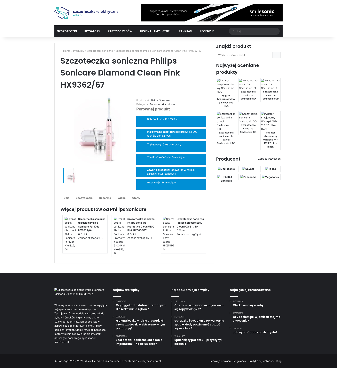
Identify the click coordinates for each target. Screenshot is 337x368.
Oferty (136, 197)
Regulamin (239, 361)
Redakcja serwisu (220, 361)
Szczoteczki (67, 31)
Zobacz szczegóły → (90, 237)
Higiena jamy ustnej (155, 31)
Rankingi (185, 31)
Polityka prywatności (261, 361)
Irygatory (92, 31)
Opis (66, 197)
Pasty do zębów (120, 31)
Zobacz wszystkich (269, 158)
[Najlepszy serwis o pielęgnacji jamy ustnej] (86, 13)
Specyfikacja (84, 197)
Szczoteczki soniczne (162, 104)
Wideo (122, 197)
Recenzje (207, 31)
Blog (279, 361)
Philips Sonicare (128, 209)
